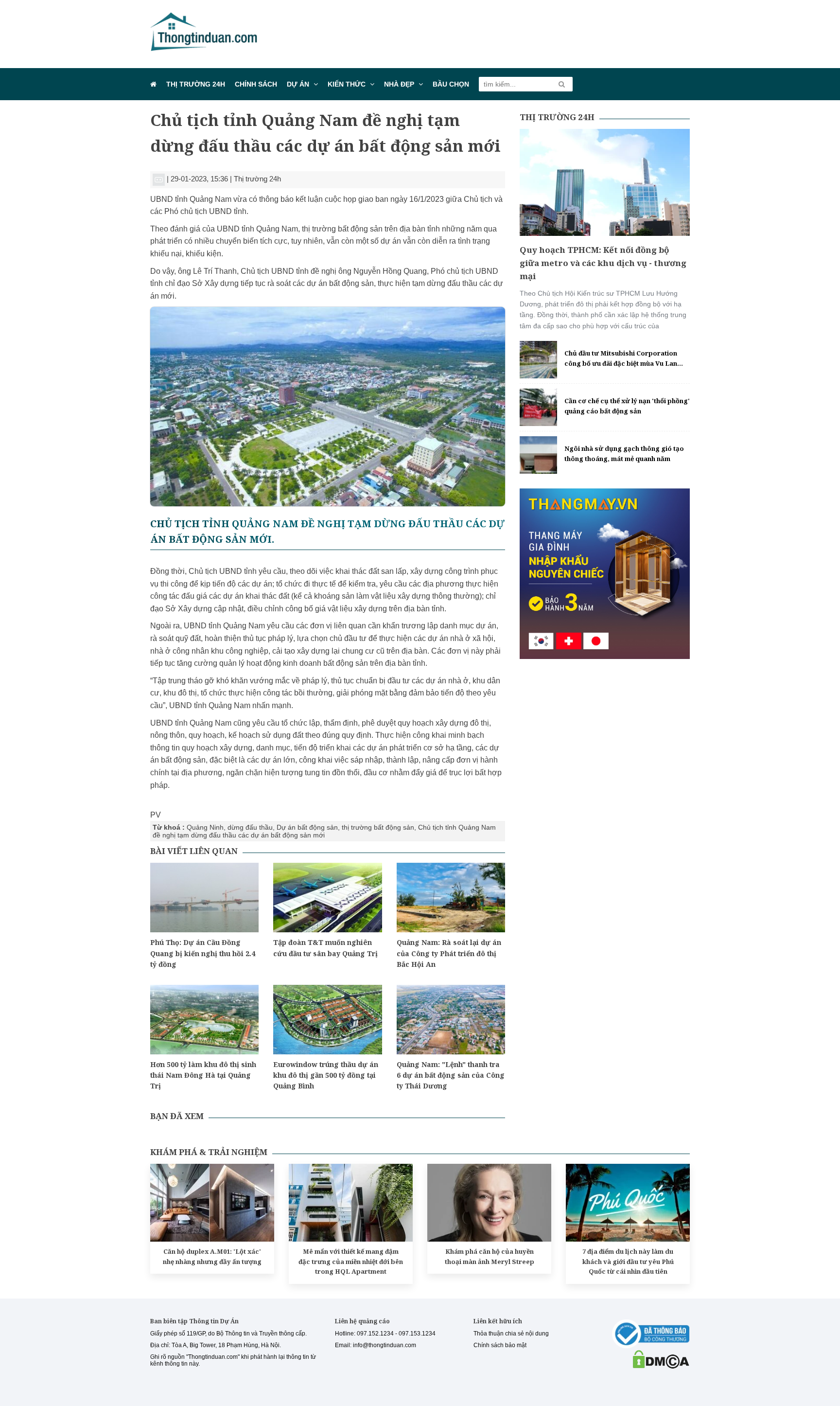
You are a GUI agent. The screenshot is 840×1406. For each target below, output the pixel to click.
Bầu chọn (451, 84)
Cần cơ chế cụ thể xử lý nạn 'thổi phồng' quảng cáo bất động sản (627, 405)
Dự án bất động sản (307, 827)
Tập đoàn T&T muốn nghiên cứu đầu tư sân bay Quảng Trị (325, 948)
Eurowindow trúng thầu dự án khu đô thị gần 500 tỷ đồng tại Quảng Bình (325, 1075)
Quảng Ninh (205, 827)
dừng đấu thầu (250, 827)
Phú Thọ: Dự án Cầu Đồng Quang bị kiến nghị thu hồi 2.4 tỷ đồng (202, 953)
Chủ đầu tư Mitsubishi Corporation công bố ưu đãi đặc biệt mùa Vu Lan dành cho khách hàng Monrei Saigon (623, 359)
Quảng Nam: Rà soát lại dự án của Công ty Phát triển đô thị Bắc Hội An (449, 953)
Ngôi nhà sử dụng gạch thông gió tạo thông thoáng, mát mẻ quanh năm (624, 453)
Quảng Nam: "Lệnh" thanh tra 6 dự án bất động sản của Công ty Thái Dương (451, 1075)
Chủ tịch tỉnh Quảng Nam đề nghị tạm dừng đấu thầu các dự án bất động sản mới (324, 831)
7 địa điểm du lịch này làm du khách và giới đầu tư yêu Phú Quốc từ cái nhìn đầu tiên (628, 1261)
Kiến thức (347, 84)
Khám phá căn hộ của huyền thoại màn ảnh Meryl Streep (489, 1256)
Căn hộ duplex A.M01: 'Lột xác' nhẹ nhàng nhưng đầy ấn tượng (212, 1256)
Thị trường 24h (195, 84)
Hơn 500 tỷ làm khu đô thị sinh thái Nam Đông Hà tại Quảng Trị (203, 1075)
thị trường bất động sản (378, 827)
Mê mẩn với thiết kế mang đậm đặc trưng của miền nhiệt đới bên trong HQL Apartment (350, 1261)
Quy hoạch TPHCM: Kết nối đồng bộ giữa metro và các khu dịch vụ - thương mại (603, 263)
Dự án (298, 84)
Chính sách (256, 84)
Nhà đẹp (399, 84)
